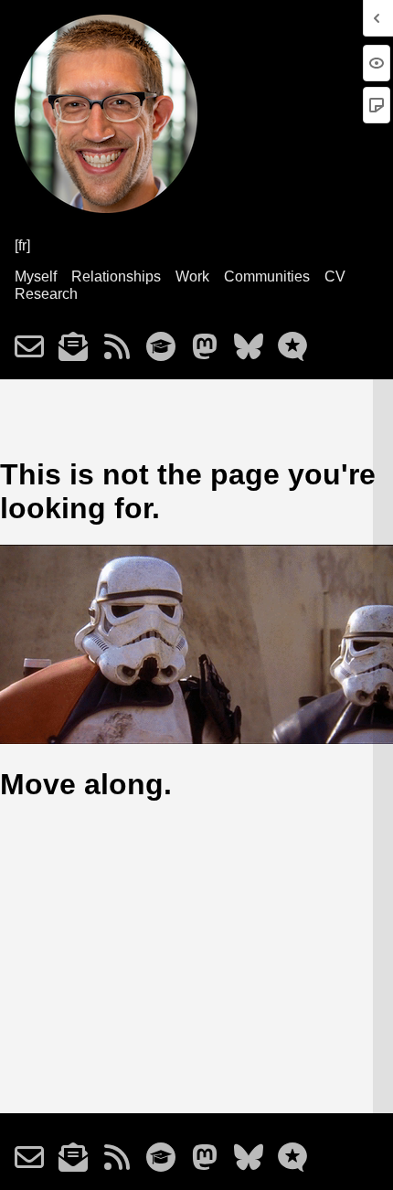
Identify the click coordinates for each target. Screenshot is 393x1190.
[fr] (22, 245)
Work (192, 276)
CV (334, 276)
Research (46, 294)
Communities (267, 276)
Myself (36, 276)
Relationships (116, 276)
